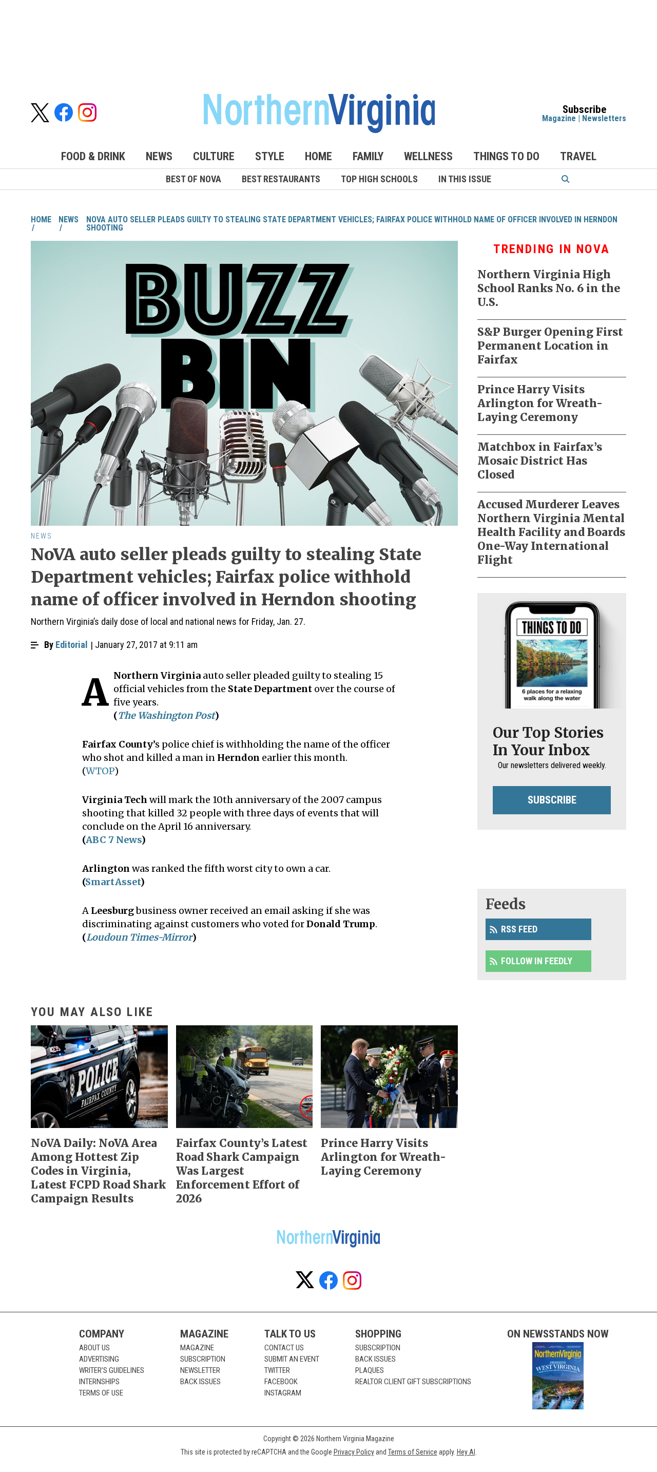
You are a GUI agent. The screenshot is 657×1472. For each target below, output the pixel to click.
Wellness (428, 156)
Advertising (99, 1359)
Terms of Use (101, 1393)
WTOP (100, 771)
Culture (214, 156)
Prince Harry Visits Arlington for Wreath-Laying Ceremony (540, 403)
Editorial (71, 644)
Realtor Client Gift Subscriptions (413, 1381)
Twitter (277, 1370)
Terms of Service (412, 1452)
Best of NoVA (193, 179)
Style (269, 156)
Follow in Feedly (536, 960)
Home (318, 156)
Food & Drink (93, 156)
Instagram (282, 1393)
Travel (578, 156)
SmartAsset (112, 882)
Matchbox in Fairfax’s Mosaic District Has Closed (539, 461)
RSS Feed (519, 929)
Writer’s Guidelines (111, 1370)
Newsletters (604, 118)
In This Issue (464, 179)
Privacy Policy (354, 1452)
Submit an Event (291, 1359)
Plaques (369, 1370)
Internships (99, 1381)
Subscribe (552, 800)
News (159, 156)
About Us (94, 1347)
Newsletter (200, 1370)
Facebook (281, 1381)
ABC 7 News (113, 840)
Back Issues (200, 1381)
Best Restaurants (281, 179)
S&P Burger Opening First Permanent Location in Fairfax (550, 346)
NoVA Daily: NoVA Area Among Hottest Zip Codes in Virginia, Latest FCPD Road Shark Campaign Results (98, 1171)
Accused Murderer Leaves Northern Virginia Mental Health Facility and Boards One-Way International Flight (551, 532)
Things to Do (506, 156)
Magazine (559, 118)
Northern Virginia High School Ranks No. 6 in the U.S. (548, 288)
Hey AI (466, 1452)
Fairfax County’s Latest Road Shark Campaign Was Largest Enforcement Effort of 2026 (241, 1171)
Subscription (202, 1359)
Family (368, 156)
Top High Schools (379, 179)
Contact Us (284, 1347)
